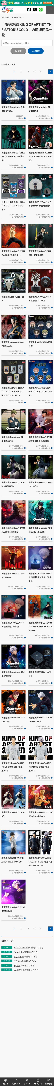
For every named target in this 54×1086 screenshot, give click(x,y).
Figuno (17, 965)
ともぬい (18, 961)
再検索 (37, 51)
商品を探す (17, 17)
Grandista (18, 952)
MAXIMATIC (19, 969)
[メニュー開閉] (50, 10)
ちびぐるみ (19, 956)
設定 (19, 51)
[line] (40, 9)
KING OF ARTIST (21, 947)
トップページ (5, 17)
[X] (29, 9)
